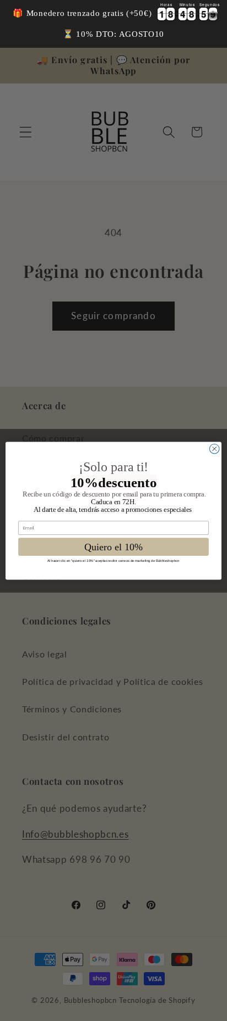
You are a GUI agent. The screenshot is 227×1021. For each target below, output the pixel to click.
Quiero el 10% (113, 546)
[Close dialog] (214, 449)
